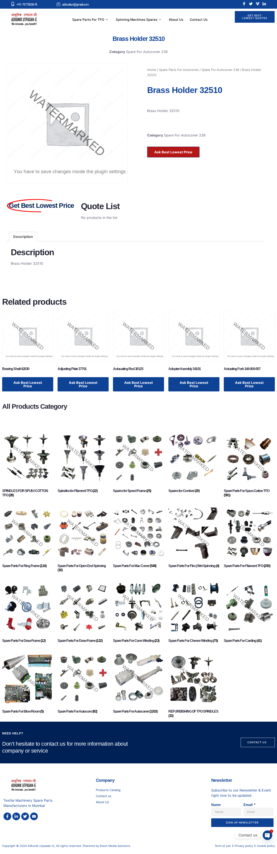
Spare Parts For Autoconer (179, 70)
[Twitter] (251, 3)
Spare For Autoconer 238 (147, 52)
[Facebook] (244, 3)
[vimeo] (257, 3)
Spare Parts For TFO (88, 20)
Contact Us (199, 20)
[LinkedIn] (264, 3)
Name (216, 805)
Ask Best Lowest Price (173, 152)
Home (151, 70)
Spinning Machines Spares (136, 20)
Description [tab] (23, 236)
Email (248, 805)
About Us (176, 20)
